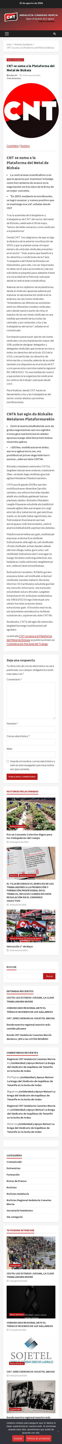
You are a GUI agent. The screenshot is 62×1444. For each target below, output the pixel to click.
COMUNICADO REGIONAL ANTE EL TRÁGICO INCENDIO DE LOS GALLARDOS (31, 1302)
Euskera (25, 145)
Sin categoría (15, 1216)
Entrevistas (14, 1168)
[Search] (54, 34)
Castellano (13, 145)
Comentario (14, 679)
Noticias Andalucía (15, 60)
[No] (58, 1431)
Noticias (13, 876)
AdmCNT (13, 75)
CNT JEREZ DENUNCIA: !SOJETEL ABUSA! (31, 1018)
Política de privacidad (38, 1438)
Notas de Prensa (17, 938)
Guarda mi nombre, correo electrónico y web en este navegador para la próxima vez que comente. (32, 765)
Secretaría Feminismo (20, 1210)
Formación (13, 1174)
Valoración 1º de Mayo (31, 926)
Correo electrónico (18, 736)
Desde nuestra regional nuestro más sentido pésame (31, 1396)
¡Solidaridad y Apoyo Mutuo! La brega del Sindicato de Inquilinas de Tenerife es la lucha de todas (31, 1066)
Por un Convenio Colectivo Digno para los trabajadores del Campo (31, 814)
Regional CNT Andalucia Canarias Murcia (31, 1059)
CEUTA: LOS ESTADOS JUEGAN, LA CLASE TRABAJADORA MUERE (31, 1252)
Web (9, 748)
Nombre (12, 723)
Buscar (11, 967)
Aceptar (18, 1438)
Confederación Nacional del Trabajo (27, 643)
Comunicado (14, 1161)
